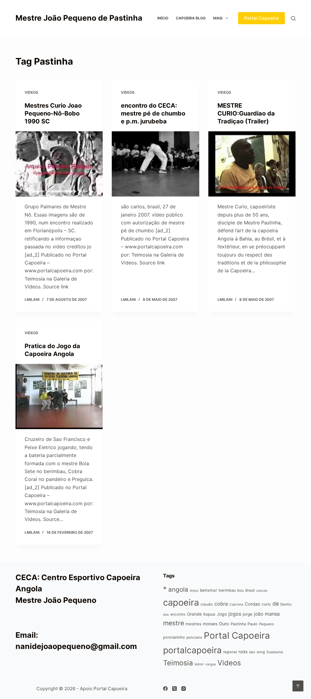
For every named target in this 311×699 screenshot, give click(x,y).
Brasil (250, 590)
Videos (31, 92)
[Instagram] (183, 688)
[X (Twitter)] (174, 688)
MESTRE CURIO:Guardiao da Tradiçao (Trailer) (246, 113)
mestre (173, 623)
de (275, 603)
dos (166, 615)
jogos (234, 614)
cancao (261, 591)
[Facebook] (165, 688)
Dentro (286, 604)
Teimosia (178, 662)
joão (258, 614)
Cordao (252, 604)
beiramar (208, 590)
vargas (210, 664)
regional (230, 652)
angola (178, 589)
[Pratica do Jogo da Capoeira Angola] (59, 396)
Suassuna (274, 652)
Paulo (253, 624)
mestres (193, 623)
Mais (218, 18)
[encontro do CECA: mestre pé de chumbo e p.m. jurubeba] (155, 164)
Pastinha (238, 624)
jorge (247, 614)
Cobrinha (236, 605)
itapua (209, 614)
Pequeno (266, 624)
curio (266, 604)
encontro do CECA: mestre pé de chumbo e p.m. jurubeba (153, 113)
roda (243, 651)
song (261, 652)
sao (252, 652)
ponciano (194, 637)
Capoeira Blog (191, 18)
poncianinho (174, 637)
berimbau (227, 590)
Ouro (224, 623)
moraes (210, 623)
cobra (221, 604)
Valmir (199, 664)
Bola (240, 591)
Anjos (194, 591)
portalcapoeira (192, 650)
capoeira (181, 602)
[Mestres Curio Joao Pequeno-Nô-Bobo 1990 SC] (59, 164)
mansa (272, 614)
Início (162, 18)
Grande (194, 614)
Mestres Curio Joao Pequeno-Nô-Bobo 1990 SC (53, 113)
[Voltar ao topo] (297, 686)
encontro (178, 614)
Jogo (222, 614)
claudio (206, 604)
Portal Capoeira (261, 18)
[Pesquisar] (293, 18)
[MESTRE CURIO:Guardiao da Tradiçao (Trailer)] (252, 164)
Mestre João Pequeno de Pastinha (78, 17)
